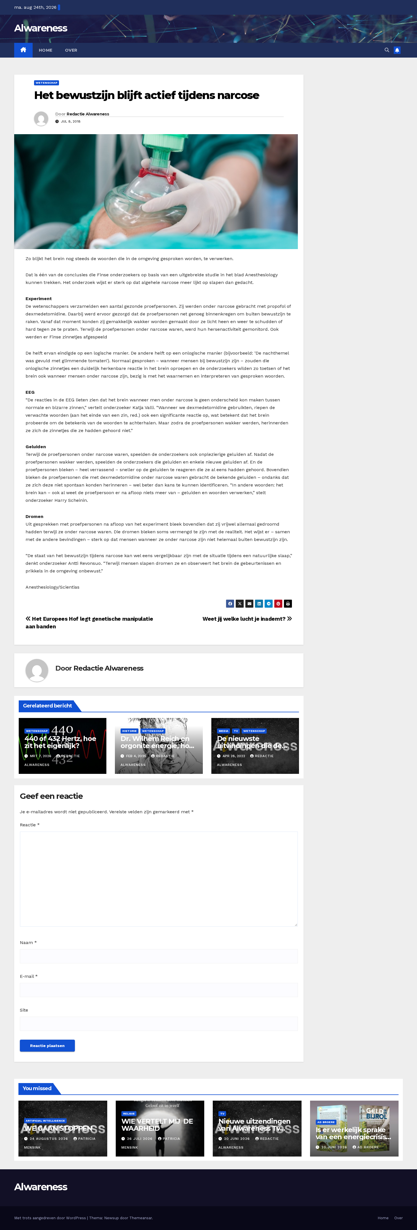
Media (223, 730)
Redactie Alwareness (88, 114)
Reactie (30, 824)
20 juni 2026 (237, 1139)
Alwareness (40, 28)
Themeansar (140, 1218)
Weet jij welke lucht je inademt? (245, 619)
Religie (129, 1113)
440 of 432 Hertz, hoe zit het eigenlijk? (60, 742)
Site (24, 1010)
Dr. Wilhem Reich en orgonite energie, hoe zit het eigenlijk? (157, 745)
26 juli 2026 (140, 1139)
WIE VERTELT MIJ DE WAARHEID (157, 1124)
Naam (28, 942)
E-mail (29, 976)
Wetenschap (46, 82)
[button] (387, 50)
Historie (129, 730)
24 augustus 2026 (50, 1139)
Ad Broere (326, 1122)
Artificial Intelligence (45, 1120)
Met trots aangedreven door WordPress (50, 1218)
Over (71, 50)
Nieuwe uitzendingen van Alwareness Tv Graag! (254, 1128)
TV (236, 730)
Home (45, 50)
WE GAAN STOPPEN (58, 1128)
